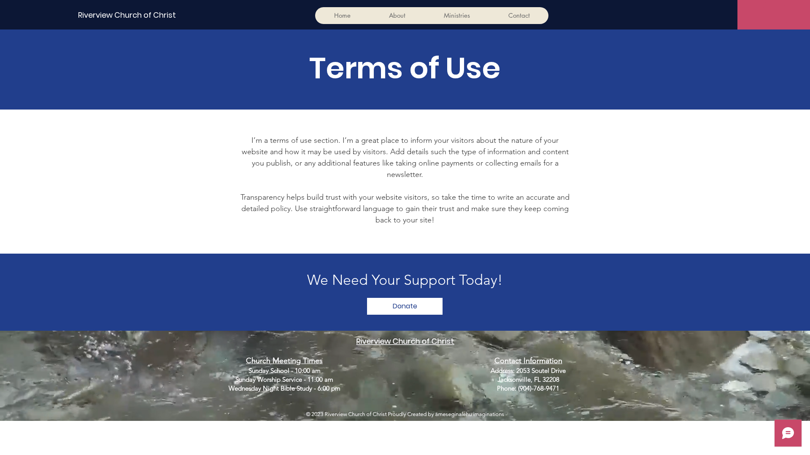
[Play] (777, 14)
